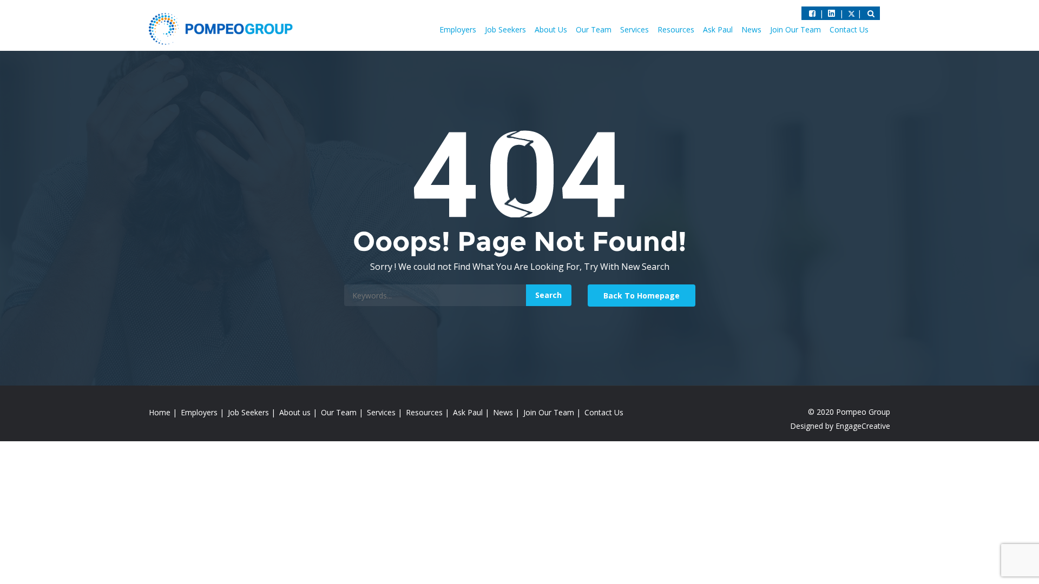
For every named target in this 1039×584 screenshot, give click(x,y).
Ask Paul (718, 29)
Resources (675, 29)
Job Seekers (505, 29)
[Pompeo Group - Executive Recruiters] (223, 28)
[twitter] (831, 13)
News (751, 29)
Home (159, 412)
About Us (551, 29)
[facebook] (812, 13)
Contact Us (849, 29)
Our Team (593, 29)
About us (295, 412)
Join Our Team (795, 29)
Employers (457, 29)
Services (634, 29)
